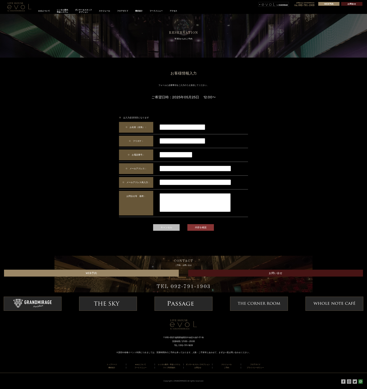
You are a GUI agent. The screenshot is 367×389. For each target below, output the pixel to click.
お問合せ (352, 4)
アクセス (173, 11)
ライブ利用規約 (169, 367)
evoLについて (44, 11)
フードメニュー (156, 11)
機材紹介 (139, 11)
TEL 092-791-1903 (183, 286)
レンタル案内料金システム (62, 11)
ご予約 (226, 367)
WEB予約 (329, 4)
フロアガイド (122, 11)
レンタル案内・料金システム (169, 364)
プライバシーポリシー (255, 367)
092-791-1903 (304, 5)
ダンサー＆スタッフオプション (83, 11)
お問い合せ (275, 273)
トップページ (112, 364)
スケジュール (104, 11)
